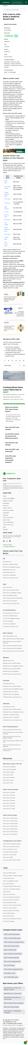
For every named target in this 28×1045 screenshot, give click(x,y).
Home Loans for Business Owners (11, 846)
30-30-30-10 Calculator (8, 921)
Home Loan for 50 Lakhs (9, 797)
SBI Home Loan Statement (9, 575)
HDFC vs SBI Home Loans (11, 934)
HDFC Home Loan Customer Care (11, 603)
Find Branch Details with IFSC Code (11, 886)
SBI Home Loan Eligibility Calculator (11, 567)
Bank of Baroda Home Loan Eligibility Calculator (12, 642)
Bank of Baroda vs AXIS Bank (12, 954)
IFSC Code (7, 33)
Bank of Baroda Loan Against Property (12, 645)
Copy (16, 36)
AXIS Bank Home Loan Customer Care (12, 720)
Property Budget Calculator (9, 902)
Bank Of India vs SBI (10, 950)
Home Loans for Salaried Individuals (12, 843)
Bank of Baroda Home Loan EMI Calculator (13, 638)
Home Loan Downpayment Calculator (12, 918)
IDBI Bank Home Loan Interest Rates (12, 668)
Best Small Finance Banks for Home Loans (12, 998)
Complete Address (9, 59)
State (5, 54)
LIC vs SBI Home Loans (11, 977)
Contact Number (8, 70)
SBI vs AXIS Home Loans (11, 946)
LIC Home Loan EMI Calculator (10, 615)
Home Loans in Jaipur (8, 780)
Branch (6, 39)
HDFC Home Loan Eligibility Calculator (12, 592)
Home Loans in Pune (8, 783)
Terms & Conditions (17, 1025)
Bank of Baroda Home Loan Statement (12, 648)
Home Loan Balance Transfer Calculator (13, 875)
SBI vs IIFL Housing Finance (12, 961)
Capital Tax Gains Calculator (10, 908)
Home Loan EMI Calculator (9, 873)
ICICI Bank (7, 199)
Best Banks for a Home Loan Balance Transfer (12, 988)
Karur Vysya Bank (6, 244)
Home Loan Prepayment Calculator (11, 897)
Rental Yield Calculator (8, 916)
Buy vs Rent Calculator (8, 883)
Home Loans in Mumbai (8, 772)
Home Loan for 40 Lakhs (9, 792)
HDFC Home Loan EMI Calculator (11, 590)
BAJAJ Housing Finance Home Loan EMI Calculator (13, 733)
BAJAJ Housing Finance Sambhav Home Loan (13, 741)
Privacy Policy (7, 1025)
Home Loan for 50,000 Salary (10, 820)
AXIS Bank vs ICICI (9, 973)
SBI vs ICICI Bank (9, 965)
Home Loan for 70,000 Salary (10, 826)
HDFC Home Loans (7, 587)
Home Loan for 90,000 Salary (10, 831)
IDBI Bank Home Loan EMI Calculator (12, 663)
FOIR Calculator (7, 891)
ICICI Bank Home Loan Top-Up (10, 691)
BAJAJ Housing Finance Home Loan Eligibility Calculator (12, 737)
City (5, 44)
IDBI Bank (7, 219)
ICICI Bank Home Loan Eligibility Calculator (13, 689)
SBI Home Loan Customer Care (10, 577)
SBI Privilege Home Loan (9, 572)
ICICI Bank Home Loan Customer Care (12, 697)
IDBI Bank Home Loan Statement (11, 671)
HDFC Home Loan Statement (10, 600)
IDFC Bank (7, 234)
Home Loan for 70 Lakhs (9, 808)
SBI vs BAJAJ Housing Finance (13, 969)
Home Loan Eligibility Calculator (10, 881)
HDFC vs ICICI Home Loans (12, 938)
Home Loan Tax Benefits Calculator (11, 889)
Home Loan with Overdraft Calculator (12, 905)
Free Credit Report (17, 2)
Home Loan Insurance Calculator (11, 899)
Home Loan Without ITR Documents (11, 860)
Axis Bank (7, 203)
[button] (14, 409)
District (6, 49)
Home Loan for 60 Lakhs (9, 803)
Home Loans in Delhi (8, 774)
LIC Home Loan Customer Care (10, 626)
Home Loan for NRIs (8, 857)
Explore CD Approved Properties (11, 910)
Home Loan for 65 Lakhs (9, 806)
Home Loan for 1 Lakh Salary (10, 834)
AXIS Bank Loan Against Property (11, 714)
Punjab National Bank (6, 194)
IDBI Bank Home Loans (8, 660)
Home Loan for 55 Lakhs (9, 800)
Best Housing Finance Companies (13, 1003)
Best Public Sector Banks (11, 1007)
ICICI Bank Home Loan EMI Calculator (12, 686)
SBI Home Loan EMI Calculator (10, 564)
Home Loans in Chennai (9, 777)
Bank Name (7, 28)
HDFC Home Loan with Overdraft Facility (13, 598)
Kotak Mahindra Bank (7, 229)
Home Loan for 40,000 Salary (10, 818)
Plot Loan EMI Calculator (9, 913)
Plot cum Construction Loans (10, 849)
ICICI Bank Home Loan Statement (11, 694)
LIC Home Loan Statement (9, 623)
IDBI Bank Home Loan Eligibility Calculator (13, 666)
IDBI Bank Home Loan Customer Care (12, 674)
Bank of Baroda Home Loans (10, 636)
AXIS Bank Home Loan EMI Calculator (12, 709)
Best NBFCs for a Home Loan (12, 993)
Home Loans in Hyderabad (9, 769)
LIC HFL (6, 212)
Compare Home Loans (8, 878)
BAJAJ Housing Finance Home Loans (12, 729)
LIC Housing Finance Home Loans (11, 613)
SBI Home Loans (7, 561)
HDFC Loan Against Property (10, 595)
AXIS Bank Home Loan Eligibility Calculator (13, 712)
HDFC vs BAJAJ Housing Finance (14, 942)
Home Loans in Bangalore (9, 766)
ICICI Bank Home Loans (8, 683)
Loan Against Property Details (10, 852)
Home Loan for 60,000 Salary (10, 823)
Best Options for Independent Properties (12, 1011)
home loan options (15, 165)
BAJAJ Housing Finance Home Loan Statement (12, 745)
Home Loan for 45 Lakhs (9, 795)
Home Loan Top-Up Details (9, 854)
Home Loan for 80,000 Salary (10, 829)
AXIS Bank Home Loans (8, 706)
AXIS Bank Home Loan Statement (11, 717)
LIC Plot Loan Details (8, 621)
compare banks (11, 249)
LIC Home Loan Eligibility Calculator (11, 618)
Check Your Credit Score (9, 894)
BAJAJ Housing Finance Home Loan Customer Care (12, 749)
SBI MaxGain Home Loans (9, 569)
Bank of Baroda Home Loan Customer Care (13, 651)
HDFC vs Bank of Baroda (11, 957)
